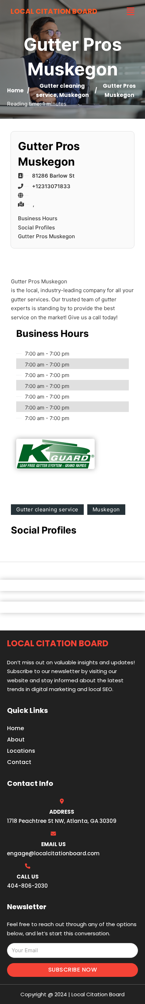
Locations (21, 751)
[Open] (130, 11)
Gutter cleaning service (47, 509)
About (16, 739)
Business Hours (37, 218)
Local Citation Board (54, 11)
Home (15, 90)
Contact (19, 762)
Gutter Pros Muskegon (46, 236)
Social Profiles (36, 227)
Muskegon (74, 95)
